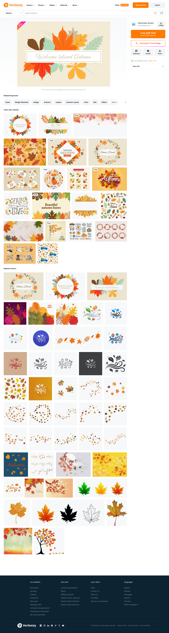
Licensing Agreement (69, 588)
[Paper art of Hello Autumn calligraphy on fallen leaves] (109, 179)
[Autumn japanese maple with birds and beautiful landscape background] (73, 464)
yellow (104, 102)
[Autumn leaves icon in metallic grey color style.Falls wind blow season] (90, 363)
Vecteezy (33, 591)
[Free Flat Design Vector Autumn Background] (51, 206)
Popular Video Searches (70, 604)
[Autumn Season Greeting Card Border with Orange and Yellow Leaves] (85, 206)
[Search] (155, 13)
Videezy (33, 594)
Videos (52, 5)
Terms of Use (122, 625)
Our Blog (94, 598)
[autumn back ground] (90, 388)
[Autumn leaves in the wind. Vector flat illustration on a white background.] (78, 338)
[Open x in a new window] (59, 625)
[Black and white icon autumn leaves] (115, 363)
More (75, 5)
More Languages (130, 604)
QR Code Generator (37, 615)
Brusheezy (34, 588)
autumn (47, 102)
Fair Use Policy (145, 625)
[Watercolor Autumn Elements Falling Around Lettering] (17, 206)
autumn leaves (72, 102)
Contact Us (95, 591)
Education (34, 601)
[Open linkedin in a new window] (48, 625)
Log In (157, 5)
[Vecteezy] (13, 5)
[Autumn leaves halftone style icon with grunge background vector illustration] (15, 363)
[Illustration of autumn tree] (49, 541)
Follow (161, 25)
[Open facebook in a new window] (41, 625)
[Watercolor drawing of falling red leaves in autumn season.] (100, 125)
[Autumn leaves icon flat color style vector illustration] (115, 338)
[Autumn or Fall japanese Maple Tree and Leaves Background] (110, 464)
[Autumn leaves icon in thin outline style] (65, 363)
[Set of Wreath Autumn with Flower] (111, 231)
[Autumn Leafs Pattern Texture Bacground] (113, 206)
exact (8, 102)
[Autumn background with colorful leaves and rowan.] (18, 541)
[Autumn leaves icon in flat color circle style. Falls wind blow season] (41, 338)
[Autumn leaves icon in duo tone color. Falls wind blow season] (116, 313)
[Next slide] (123, 102)
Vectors (29, 5)
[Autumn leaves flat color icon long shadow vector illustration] (40, 388)
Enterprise (34, 598)
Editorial (63, 5)
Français (127, 601)
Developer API (35, 604)
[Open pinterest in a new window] (52, 625)
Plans (117, 5)
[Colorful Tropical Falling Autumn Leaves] (78, 179)
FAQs (93, 588)
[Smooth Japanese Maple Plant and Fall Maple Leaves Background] (59, 488)
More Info (136, 66)
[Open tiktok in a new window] (56, 625)
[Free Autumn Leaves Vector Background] (20, 125)
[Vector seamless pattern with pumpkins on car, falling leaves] (48, 253)
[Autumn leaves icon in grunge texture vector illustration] (40, 363)
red (94, 102)
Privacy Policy (133, 625)
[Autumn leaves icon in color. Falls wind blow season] (91, 313)
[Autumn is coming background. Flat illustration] (34, 488)
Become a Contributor (99, 601)
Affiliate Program (67, 594)
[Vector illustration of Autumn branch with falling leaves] (55, 231)
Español (127, 591)
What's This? (153, 61)
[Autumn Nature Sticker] (20, 253)
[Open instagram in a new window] (44, 625)
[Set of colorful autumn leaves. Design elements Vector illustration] (15, 388)
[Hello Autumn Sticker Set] (22, 179)
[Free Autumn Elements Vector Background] (67, 152)
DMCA (63, 591)
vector (114, 102)
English (127, 588)
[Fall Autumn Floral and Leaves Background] (25, 152)
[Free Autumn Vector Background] (107, 152)
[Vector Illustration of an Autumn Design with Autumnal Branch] (15, 313)
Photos (41, 5)
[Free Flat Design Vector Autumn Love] (55, 125)
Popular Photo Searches (70, 601)
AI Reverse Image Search (40, 608)
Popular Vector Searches (70, 598)
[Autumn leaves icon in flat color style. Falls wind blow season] (15, 338)
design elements (21, 102)
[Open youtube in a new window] (63, 625)
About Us (94, 594)
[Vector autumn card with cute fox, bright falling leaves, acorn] (53, 179)
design (36, 102)
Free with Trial (148, 34)
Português (128, 594)
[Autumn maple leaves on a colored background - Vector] (23, 231)
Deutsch (127, 598)
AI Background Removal (39, 611)
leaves (58, 102)
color (86, 102)
